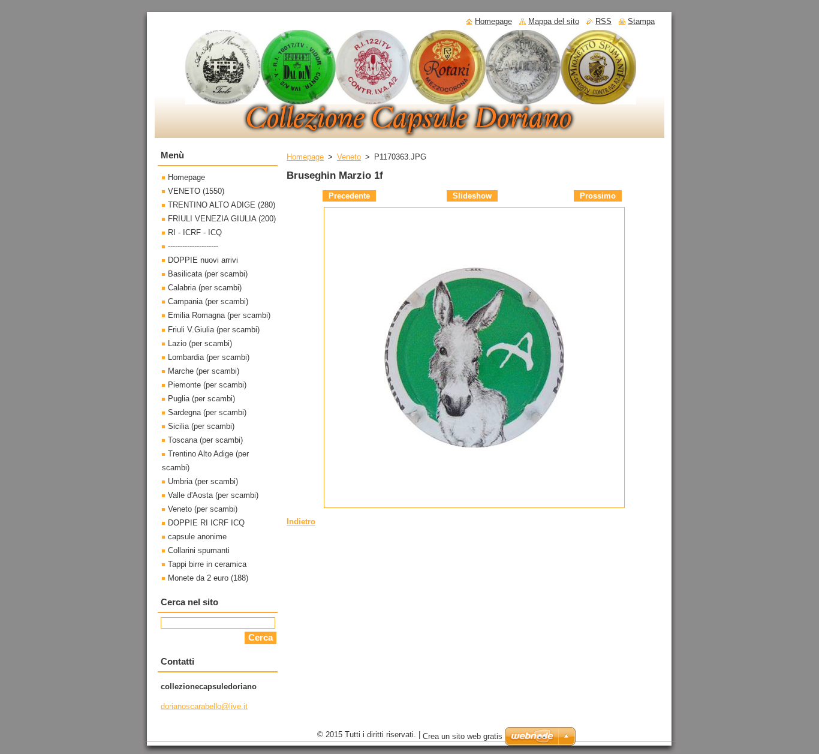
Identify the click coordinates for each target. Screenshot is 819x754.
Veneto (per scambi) (202, 508)
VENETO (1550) (196, 191)
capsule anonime (197, 536)
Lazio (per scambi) (200, 343)
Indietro (301, 521)
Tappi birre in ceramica (207, 564)
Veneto (349, 156)
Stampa (641, 21)
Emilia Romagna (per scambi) (219, 315)
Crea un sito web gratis (462, 736)
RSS (603, 21)
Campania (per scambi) (208, 301)
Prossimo (598, 195)
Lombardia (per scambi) (208, 357)
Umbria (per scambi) (203, 481)
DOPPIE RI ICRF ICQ (206, 522)
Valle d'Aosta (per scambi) (213, 495)
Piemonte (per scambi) (207, 384)
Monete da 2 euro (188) (208, 577)
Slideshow (472, 195)
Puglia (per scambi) (201, 398)
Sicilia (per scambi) (201, 426)
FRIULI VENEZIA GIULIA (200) (222, 218)
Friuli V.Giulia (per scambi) (214, 329)
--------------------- (193, 246)
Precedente (349, 195)
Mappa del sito (553, 21)
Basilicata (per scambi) (208, 273)
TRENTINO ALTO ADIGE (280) (221, 204)
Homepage (305, 156)
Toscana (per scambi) (205, 439)
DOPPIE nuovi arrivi (203, 260)
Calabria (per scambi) (205, 287)
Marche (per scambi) (203, 371)
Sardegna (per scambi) (207, 412)
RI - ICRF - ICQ (195, 232)
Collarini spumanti (199, 550)
